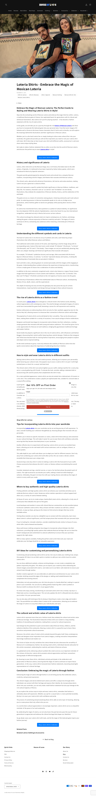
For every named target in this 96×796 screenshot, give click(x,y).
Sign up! (48, 407)
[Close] (70, 383)
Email (28, 391)
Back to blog (49, 739)
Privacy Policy (8, 760)
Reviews (65, 760)
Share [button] (19, 103)
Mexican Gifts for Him (70, 95)
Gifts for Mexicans (34, 95)
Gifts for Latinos (22, 95)
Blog (64, 754)
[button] (6, 5)
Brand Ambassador (68, 763)
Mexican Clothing (57, 95)
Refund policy (8, 766)
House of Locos (11, 792)
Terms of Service (9, 763)
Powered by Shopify (19, 792)
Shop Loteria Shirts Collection (48, 157)
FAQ (5, 754)
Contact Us (7, 757)
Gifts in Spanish (46, 95)
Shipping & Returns (9, 751)
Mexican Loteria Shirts (24, 97)
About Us (65, 751)
